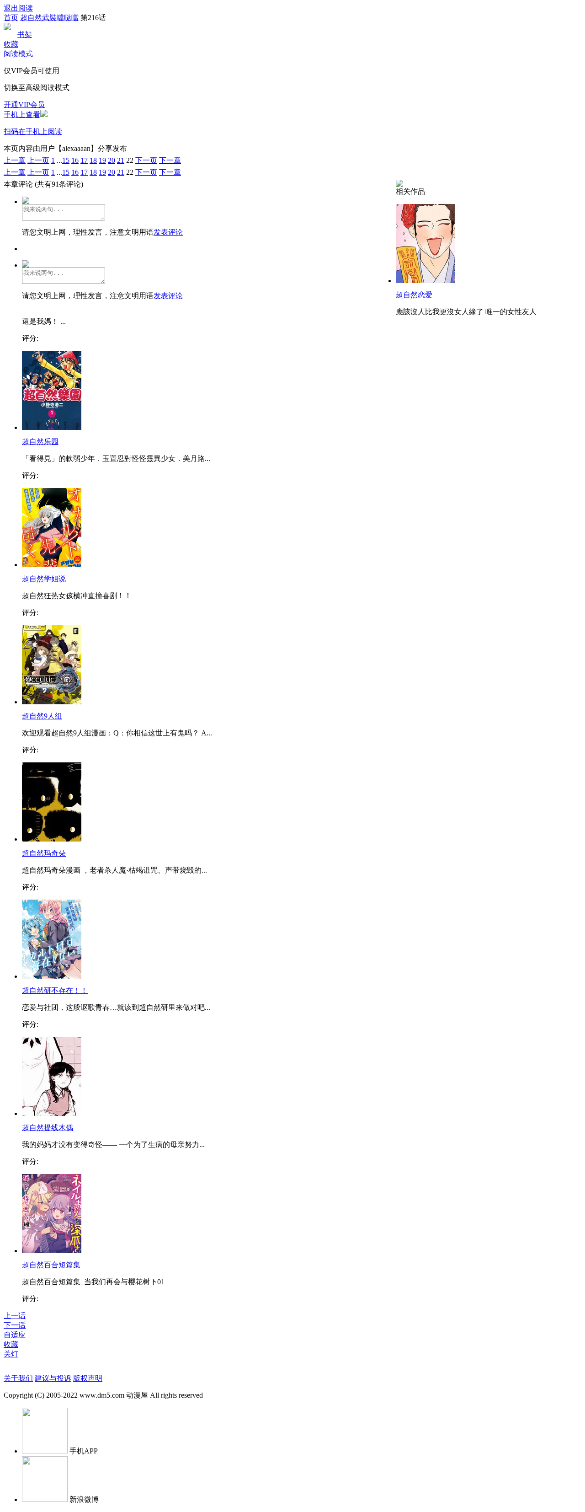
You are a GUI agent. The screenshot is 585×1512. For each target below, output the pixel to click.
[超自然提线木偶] (51, 1113)
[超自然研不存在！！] (51, 976)
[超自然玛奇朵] (51, 839)
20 (111, 160)
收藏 (11, 44)
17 (84, 160)
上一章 (15, 160)
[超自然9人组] (51, 702)
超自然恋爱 (414, 295)
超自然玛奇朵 (44, 853)
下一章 (170, 160)
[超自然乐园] (51, 427)
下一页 (146, 160)
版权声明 (87, 1378)
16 (75, 160)
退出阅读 (18, 8)
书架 (24, 34)
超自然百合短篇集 (51, 1265)
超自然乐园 (40, 441)
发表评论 (168, 232)
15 (65, 160)
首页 (11, 17)
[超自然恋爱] (425, 280)
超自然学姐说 (44, 579)
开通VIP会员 (24, 104)
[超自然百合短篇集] (51, 1251)
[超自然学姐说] (51, 564)
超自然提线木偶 (47, 1127)
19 (102, 160)
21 (120, 160)
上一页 (38, 160)
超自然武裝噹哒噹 (49, 17)
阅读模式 (18, 54)
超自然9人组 (42, 716)
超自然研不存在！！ (55, 990)
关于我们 (18, 1378)
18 (93, 160)
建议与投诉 (53, 1378)
